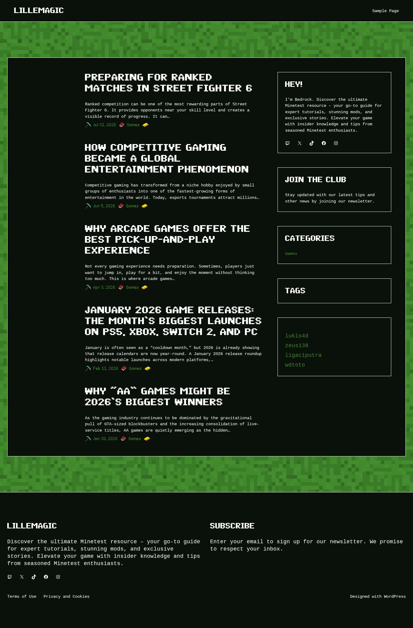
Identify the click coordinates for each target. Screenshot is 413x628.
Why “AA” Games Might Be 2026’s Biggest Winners (158, 396)
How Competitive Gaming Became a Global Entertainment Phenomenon (167, 158)
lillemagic (39, 10)
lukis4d (296, 336)
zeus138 (296, 346)
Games (133, 125)
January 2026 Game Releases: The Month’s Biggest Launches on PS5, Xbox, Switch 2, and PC (173, 321)
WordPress (395, 596)
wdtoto (295, 365)
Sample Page (385, 10)
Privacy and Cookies (66, 596)
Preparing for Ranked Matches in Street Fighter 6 (169, 82)
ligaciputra (303, 355)
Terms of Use (21, 596)
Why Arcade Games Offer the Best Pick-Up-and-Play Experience (168, 239)
